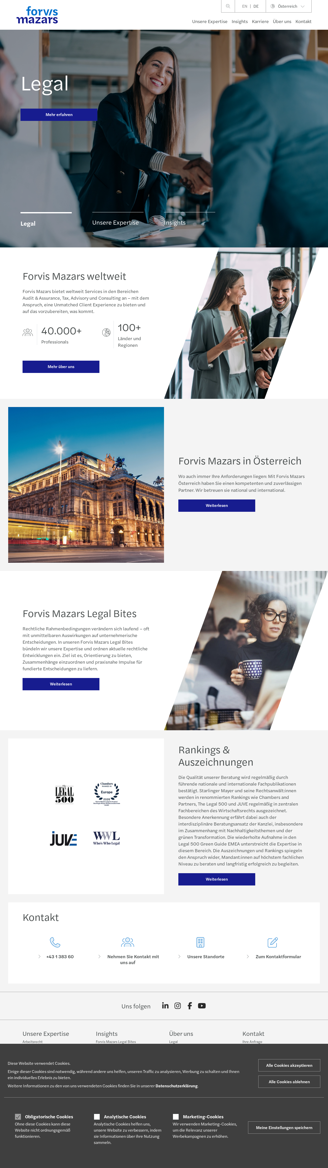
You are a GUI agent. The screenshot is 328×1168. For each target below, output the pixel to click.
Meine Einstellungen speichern (284, 1127)
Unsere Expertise (210, 21)
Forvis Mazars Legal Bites (116, 1041)
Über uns (282, 21)
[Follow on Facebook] (189, 1005)
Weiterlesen (217, 505)
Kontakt (303, 21)
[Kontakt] (55, 951)
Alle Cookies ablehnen (289, 1081)
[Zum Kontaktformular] (273, 951)
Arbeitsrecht (33, 1041)
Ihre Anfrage (252, 1041)
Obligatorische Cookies (49, 1116)
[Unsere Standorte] (200, 951)
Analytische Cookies (125, 1116)
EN (244, 6)
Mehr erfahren (59, 114)
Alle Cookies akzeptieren (289, 1065)
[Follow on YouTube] (202, 1005)
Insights (240, 21)
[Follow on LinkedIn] (165, 1005)
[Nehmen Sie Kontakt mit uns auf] (127, 951)
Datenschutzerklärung (177, 1086)
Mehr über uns (61, 366)
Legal (44, 82)
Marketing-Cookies (203, 1116)
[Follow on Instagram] (177, 1005)
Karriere (260, 21)
